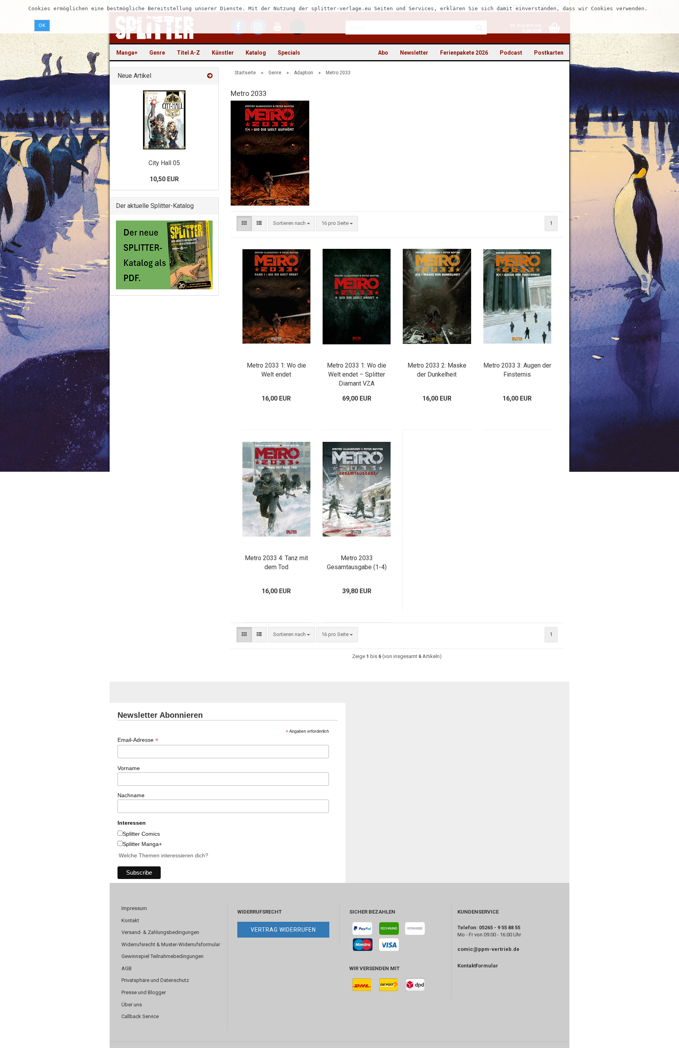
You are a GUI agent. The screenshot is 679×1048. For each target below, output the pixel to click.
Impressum (134, 908)
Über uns (131, 1005)
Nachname (131, 795)
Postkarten (548, 53)
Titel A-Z (188, 53)
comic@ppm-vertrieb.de (488, 949)
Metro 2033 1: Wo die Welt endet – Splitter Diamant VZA (356, 374)
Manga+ (127, 53)
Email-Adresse (137, 740)
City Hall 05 (164, 163)
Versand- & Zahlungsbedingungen (160, 932)
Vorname (128, 768)
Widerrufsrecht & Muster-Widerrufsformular (170, 944)
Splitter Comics (141, 834)
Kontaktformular (477, 966)
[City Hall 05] (164, 119)
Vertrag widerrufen (283, 930)
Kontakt (130, 920)
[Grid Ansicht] (244, 223)
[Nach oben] (657, 1036)
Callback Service (140, 1016)
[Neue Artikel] (210, 76)
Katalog (256, 53)
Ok (42, 25)
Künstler (223, 53)
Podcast (511, 53)
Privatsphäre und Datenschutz (155, 980)
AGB (126, 968)
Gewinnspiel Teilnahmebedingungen (162, 956)
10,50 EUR (164, 179)
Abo (383, 53)
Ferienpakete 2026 (464, 53)
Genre (157, 53)
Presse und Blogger (143, 992)
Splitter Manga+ (142, 844)
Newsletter (414, 53)
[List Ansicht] (259, 223)
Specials (289, 53)
